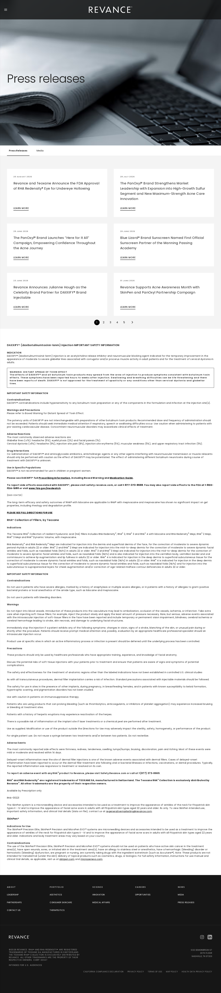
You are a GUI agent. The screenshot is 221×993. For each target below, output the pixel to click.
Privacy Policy (135, 971)
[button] (57, 193)
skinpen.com (66, 859)
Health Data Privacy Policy (197, 971)
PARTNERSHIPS (14, 902)
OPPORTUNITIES (143, 894)
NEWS (181, 887)
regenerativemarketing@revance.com (129, 811)
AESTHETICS (56, 894)
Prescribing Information (54, 478)
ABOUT (11, 887)
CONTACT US (14, 910)
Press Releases (18, 150)
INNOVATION (98, 894)
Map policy (172, 971)
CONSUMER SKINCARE (61, 902)
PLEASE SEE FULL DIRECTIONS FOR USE (30, 512)
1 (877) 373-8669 (149, 773)
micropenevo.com (92, 859)
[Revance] (110, 9)
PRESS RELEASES (186, 902)
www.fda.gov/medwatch (45, 488)
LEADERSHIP (13, 894)
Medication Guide (121, 478)
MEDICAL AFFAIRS (101, 902)
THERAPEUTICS (57, 910)
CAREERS (140, 887)
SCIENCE (97, 887)
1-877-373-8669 (133, 485)
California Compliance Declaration (103, 971)
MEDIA (181, 894)
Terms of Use (155, 971)
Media (40, 150)
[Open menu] (6, 10)
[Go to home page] (19, 937)
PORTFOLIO (57, 887)
